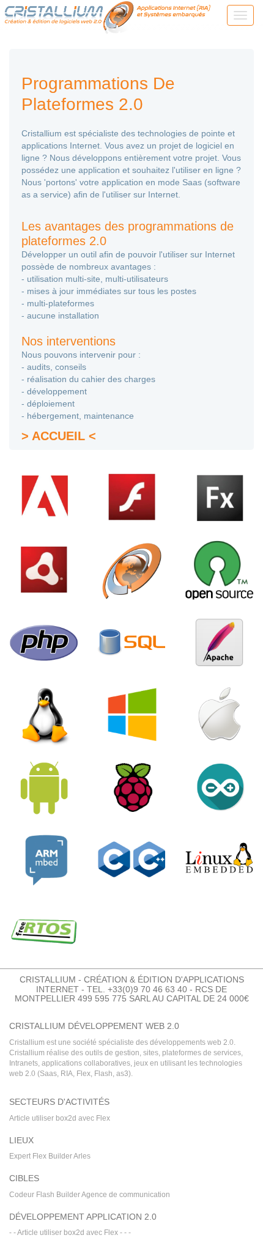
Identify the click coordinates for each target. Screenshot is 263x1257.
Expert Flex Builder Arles (50, 1156)
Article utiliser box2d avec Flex (59, 1118)
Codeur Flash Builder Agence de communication (89, 1194)
